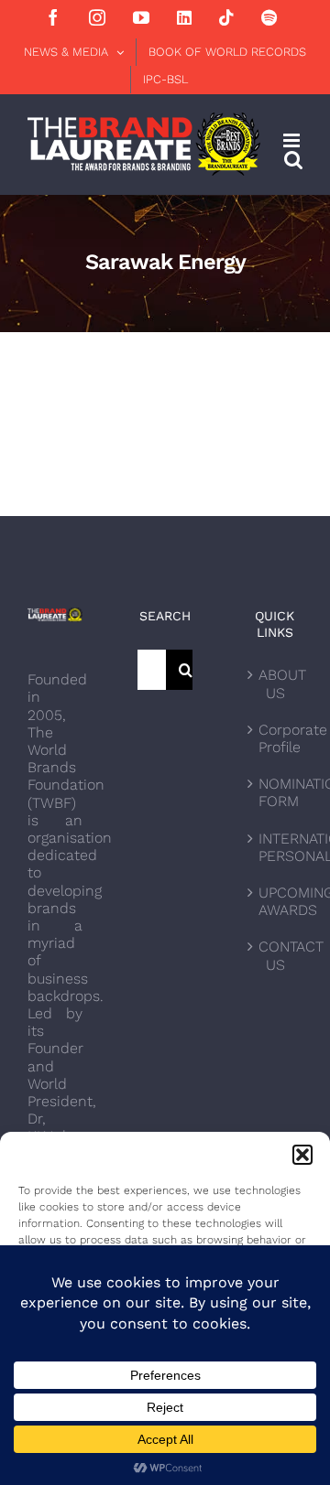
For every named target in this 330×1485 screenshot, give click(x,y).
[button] (302, 1155)
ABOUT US (275, 683)
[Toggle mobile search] (293, 159)
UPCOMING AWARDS (275, 901)
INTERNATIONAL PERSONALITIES (275, 847)
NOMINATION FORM (275, 792)
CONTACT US (275, 955)
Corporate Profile (275, 738)
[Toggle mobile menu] (292, 140)
